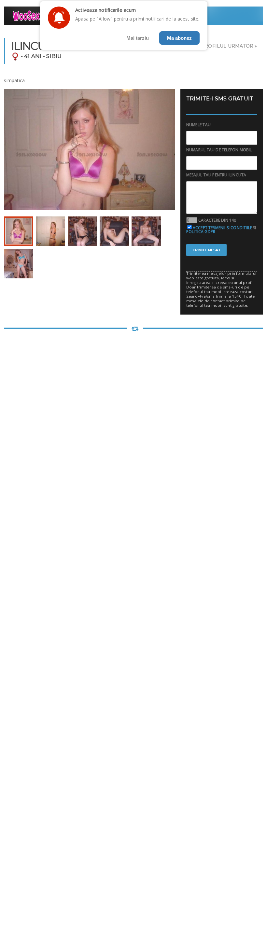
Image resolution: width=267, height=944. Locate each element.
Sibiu (54, 56)
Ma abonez (179, 38)
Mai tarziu (137, 38)
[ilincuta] (18, 231)
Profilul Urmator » (229, 46)
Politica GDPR (200, 231)
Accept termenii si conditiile (222, 227)
